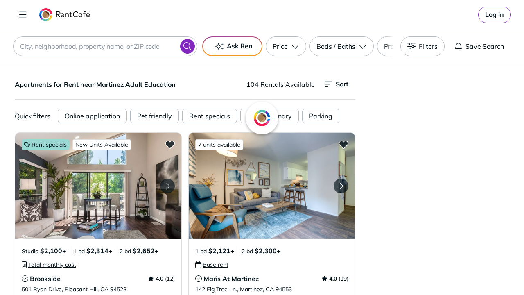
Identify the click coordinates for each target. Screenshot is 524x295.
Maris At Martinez (231, 279)
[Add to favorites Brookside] (170, 144)
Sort (342, 84)
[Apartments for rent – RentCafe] (64, 14)
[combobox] (105, 46)
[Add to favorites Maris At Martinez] (343, 144)
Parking (320, 116)
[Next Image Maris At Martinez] (341, 186)
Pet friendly (154, 116)
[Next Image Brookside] (167, 186)
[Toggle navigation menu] (23, 15)
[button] (98, 186)
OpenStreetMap (481, 271)
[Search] (187, 46)
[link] (494, 15)
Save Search (484, 46)
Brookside (45, 279)
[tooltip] (49, 265)
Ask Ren (240, 46)
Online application (92, 116)
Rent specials (209, 116)
